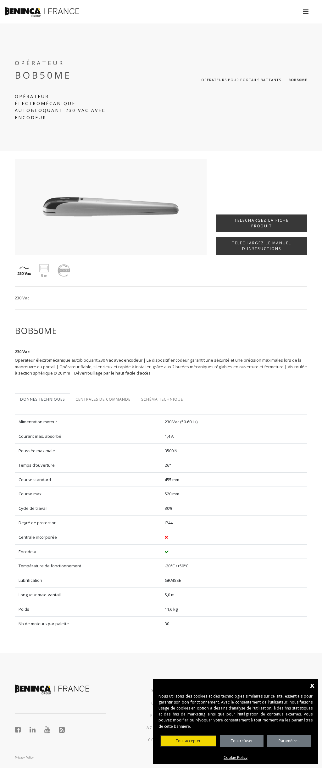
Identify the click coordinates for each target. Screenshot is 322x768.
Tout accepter (188, 740)
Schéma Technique (162, 399)
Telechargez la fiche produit (262, 223)
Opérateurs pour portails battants (241, 79)
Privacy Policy (24, 757)
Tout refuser (242, 740)
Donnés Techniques (42, 399)
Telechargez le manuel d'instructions (261, 245)
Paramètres (289, 740)
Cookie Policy (235, 757)
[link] (42, 12)
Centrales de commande (102, 399)
